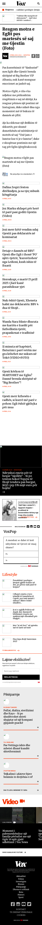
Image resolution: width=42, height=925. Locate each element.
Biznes (21, 884)
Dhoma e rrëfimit (21, 889)
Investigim (21, 881)
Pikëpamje (21, 887)
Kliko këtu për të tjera (27, 517)
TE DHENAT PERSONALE (21, 912)
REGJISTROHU (11, 677)
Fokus (21, 879)
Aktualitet (21, 876)
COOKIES (21, 915)
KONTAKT (21, 909)
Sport (21, 897)
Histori (21, 895)
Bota (21, 892)
